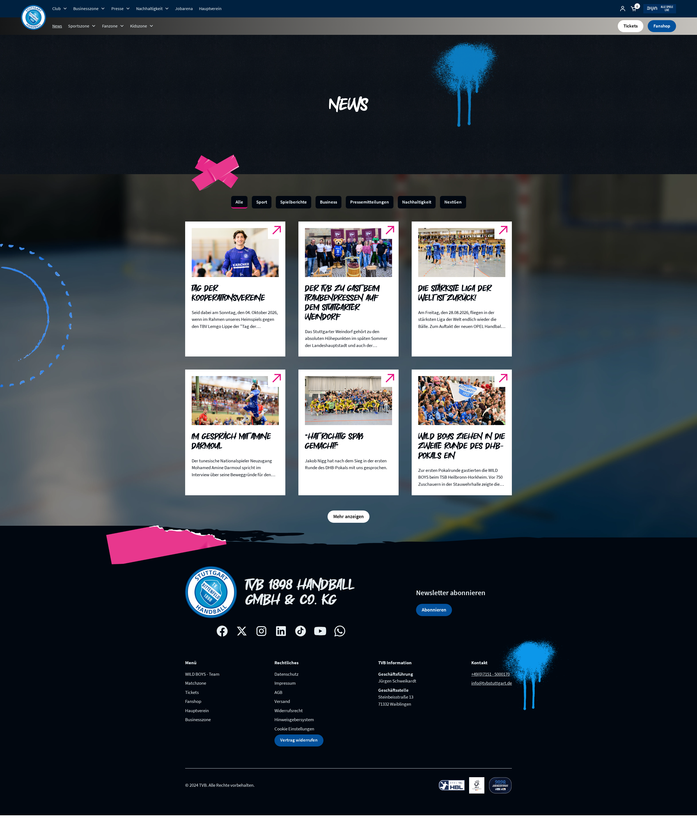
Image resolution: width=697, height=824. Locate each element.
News (57, 26)
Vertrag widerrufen (299, 740)
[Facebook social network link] (222, 631)
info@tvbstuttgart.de (491, 683)
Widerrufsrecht (288, 711)
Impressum (285, 683)
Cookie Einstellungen (294, 729)
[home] (33, 17)
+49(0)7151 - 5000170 (490, 674)
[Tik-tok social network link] (300, 631)
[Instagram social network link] (261, 631)
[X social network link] (241, 631)
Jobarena (184, 8)
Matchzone (195, 683)
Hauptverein (210, 8)
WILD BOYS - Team (202, 674)
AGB (278, 692)
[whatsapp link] (339, 631)
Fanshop (661, 26)
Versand (282, 701)
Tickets (630, 26)
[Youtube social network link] (320, 631)
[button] (59, 8)
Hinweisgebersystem (294, 719)
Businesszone (198, 719)
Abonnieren (434, 610)
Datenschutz (286, 674)
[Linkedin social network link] (281, 631)
